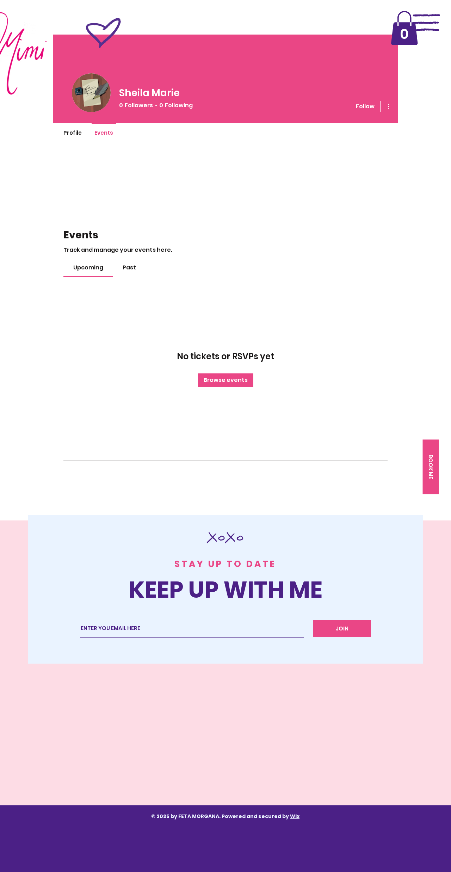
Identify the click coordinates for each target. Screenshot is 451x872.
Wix (294, 816)
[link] (88, 267)
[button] (404, 28)
